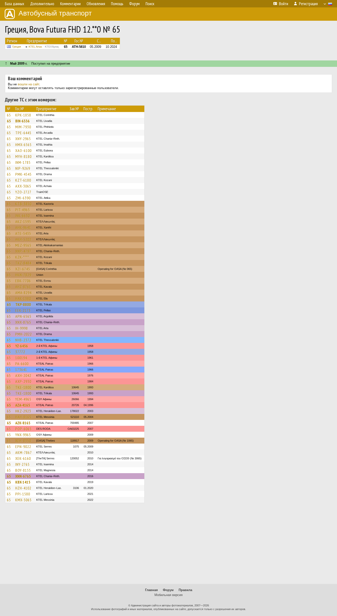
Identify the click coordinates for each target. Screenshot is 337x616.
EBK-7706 (23, 280)
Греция (16, 46)
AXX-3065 (23, 186)
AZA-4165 (22, 405)
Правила (185, 590)
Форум (168, 590)
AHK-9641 (23, 227)
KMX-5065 (23, 499)
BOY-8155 (23, 470)
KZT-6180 (23, 180)
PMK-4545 (23, 174)
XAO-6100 (23, 150)
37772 (20, 351)
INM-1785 (23, 162)
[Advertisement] (168, 545)
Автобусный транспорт (55, 13)
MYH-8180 (23, 156)
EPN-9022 (23, 446)
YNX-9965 (23, 434)
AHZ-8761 (23, 286)
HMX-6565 (23, 144)
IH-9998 (21, 328)
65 (9, 114)
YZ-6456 (21, 345)
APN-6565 (23, 316)
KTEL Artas (44, 46)
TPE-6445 (23, 132)
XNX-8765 (23, 322)
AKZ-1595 (23, 221)
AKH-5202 (23, 239)
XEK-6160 (23, 458)
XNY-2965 (23, 138)
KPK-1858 (23, 114)
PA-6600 (22, 363)
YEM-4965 (23, 399)
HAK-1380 (23, 298)
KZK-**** (22, 257)
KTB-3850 (23, 203)
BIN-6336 (22, 120)
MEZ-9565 (23, 245)
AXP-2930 (23, 381)
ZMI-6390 (23, 197)
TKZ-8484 (23, 263)
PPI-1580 (22, 493)
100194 (21, 357)
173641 (21, 369)
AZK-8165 (22, 422)
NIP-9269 (22, 168)
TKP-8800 (23, 304)
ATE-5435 (23, 233)
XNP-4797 (23, 251)
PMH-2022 (23, 334)
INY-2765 (22, 464)
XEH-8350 (23, 440)
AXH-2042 (23, 375)
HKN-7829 (23, 274)
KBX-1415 (22, 482)
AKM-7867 (23, 452)
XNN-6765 (23, 476)
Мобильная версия (168, 595)
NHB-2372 (23, 339)
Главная (151, 590)
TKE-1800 (23, 387)
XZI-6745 (22, 268)
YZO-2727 (23, 191)
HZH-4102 (23, 487)
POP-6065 (23, 428)
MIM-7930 (23, 126)
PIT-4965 (22, 209)
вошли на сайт (28, 84)
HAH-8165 (23, 416)
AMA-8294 (23, 292)
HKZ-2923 (23, 411)
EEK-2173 (23, 310)
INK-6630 (22, 215)
